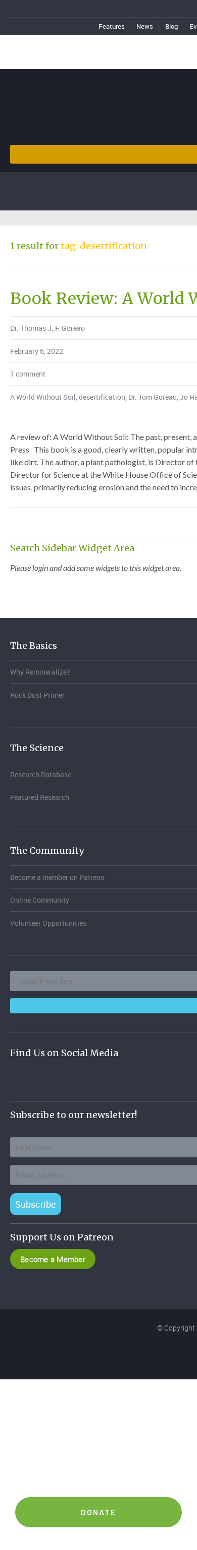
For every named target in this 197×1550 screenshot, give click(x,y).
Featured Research (39, 797)
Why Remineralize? (40, 672)
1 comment (27, 374)
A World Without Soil (43, 397)
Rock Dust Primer (37, 695)
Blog (171, 26)
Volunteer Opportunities (48, 923)
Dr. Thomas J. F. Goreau (47, 328)
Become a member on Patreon (57, 877)
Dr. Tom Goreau (152, 397)
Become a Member (52, 1259)
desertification (102, 397)
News (144, 26)
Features (111, 26)
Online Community (39, 900)
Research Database (40, 774)
